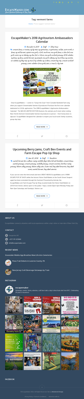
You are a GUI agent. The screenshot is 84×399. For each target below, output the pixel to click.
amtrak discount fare (19, 161)
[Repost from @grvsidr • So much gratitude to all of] (70, 305)
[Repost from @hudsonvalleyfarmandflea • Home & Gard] (14, 342)
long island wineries (50, 169)
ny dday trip (23, 60)
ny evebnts (46, 60)
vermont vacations (54, 164)
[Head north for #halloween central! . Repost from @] (14, 361)
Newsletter (53, 158)
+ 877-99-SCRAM (15, 239)
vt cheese (41, 55)
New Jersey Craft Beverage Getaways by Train (30, 270)
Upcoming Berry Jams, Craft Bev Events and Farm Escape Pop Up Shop (42, 151)
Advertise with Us (54, 396)
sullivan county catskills (35, 161)
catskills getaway (42, 164)
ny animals (38, 58)
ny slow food (33, 55)
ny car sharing (23, 55)
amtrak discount (29, 58)
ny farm (20, 58)
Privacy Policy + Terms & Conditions (35, 396)
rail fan (60, 49)
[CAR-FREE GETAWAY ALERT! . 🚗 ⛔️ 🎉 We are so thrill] (51, 324)
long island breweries (59, 166)
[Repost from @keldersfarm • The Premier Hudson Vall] (70, 324)
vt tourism (26, 49)
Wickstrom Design (57, 392)
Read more (40, 127)
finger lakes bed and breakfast (53, 161)
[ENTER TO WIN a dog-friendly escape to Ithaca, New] (33, 305)
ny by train (33, 49)
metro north (68, 49)
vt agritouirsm (53, 49)
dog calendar (38, 60)
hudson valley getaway (23, 166)
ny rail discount (20, 52)
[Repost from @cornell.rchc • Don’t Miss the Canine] (14, 305)
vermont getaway (30, 164)
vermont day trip (55, 60)
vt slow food (65, 52)
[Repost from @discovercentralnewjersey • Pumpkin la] (70, 342)
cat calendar (14, 60)
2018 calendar (68, 55)
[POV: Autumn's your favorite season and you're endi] (70, 361)
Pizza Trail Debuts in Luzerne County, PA (28, 261)
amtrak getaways (18, 164)
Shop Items (54, 47)
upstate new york (32, 52)
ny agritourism (43, 49)
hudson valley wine (38, 166)
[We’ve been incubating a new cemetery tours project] (14, 324)
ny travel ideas (59, 58)
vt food (40, 52)
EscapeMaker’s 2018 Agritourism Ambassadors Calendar (42, 39)
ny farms (14, 58)
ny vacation (69, 58)
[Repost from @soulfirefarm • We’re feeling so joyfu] (33, 342)
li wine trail (48, 166)
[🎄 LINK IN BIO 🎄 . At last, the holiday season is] (51, 342)
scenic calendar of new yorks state (38, 63)
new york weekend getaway (54, 55)
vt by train (59, 63)
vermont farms (17, 49)
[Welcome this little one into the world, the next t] (51, 361)
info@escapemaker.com (17, 243)
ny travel (30, 60)
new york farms (56, 52)
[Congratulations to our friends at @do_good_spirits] (33, 361)
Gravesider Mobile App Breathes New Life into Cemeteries (28, 255)
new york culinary (48, 58)
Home (31, 24)
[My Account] (68, 2)
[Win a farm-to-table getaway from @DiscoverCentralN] (33, 324)
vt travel (52, 63)
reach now (46, 52)
